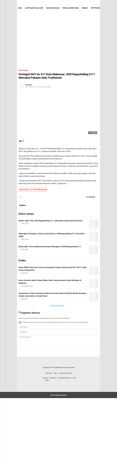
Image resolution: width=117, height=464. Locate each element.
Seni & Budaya (23, 70)
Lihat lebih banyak (56, 305)
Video (23, 260)
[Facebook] (84, 205)
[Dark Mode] (98, 2)
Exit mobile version (58, 395)
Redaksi (85, 8)
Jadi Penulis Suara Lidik (34, 8)
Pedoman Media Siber (70, 8)
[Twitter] (89, 205)
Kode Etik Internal (52, 8)
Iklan (20, 8)
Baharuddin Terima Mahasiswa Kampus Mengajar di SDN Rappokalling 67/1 (50, 246)
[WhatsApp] (78, 205)
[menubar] (19, 2)
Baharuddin (24, 189)
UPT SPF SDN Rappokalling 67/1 (39, 189)
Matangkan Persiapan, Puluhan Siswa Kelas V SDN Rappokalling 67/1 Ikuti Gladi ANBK (51, 235)
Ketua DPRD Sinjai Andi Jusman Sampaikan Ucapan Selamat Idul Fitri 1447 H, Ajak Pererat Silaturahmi (52, 269)
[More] (96, 260)
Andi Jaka (28, 85)
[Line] (95, 205)
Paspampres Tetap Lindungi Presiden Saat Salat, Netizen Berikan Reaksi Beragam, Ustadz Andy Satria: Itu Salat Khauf (53, 294)
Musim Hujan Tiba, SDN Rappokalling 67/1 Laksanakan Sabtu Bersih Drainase (50, 220)
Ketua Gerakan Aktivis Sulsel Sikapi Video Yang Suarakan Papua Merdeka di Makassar (50, 281)
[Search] (93, 2)
